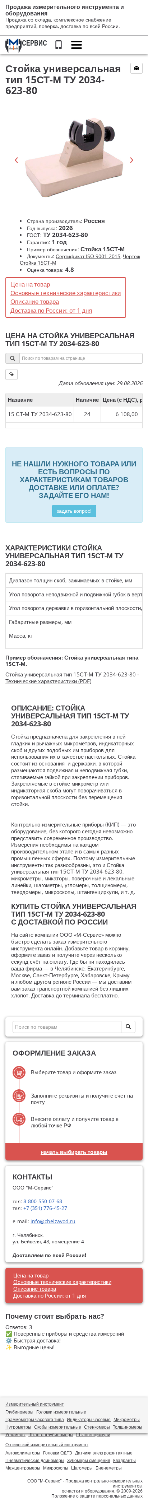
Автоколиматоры (22, 1453)
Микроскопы (55, 1468)
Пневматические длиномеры (34, 1460)
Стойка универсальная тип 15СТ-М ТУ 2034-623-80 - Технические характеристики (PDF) (72, 678)
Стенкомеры (97, 1427)
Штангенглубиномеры (50, 1435)
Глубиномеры (19, 1412)
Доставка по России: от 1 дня (51, 310)
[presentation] (16, 160)
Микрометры (127, 1419)
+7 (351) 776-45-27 (44, 1208)
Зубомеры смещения (88, 1460)
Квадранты (124, 1460)
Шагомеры (82, 1468)
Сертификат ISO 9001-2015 (88, 256)
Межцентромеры (22, 1468)
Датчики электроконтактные (104, 1453)
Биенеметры (109, 1468)
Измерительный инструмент (34, 1404)
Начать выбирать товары (74, 1151)
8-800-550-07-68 (42, 1201)
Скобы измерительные (57, 1427)
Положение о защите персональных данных (97, 1496)
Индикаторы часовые (89, 1419)
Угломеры (15, 1435)
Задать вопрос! (74, 510)
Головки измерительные (61, 1412)
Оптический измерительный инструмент (46, 1445)
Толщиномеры (127, 1427)
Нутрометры (18, 1427)
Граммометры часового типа (34, 1419)
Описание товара (34, 301)
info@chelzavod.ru (53, 1221)
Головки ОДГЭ (57, 1453)
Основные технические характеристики (65, 293)
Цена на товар (30, 284)
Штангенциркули (93, 1435)
